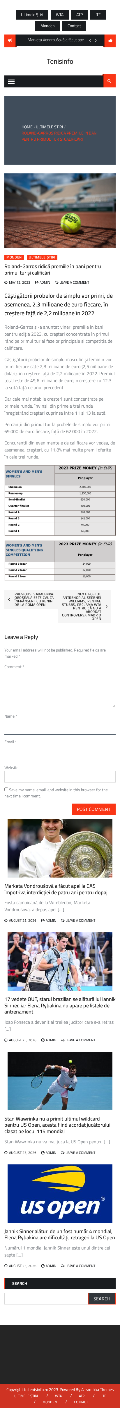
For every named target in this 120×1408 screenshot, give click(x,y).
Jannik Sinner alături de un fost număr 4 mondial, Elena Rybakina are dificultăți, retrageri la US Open (59, 1234)
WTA (59, 14)
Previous (90, 40)
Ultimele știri (32, 14)
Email (10, 742)
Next (96, 40)
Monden (47, 26)
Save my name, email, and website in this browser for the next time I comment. (56, 793)
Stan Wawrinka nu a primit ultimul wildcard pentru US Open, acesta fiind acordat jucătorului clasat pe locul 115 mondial (57, 1125)
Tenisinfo (60, 61)
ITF (98, 14)
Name (10, 716)
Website (11, 767)
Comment (14, 667)
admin (45, 282)
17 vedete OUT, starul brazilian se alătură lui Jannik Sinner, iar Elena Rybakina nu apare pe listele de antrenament (60, 1005)
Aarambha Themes (97, 1389)
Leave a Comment (74, 282)
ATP (79, 14)
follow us (110, 41)
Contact (74, 26)
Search (109, 80)
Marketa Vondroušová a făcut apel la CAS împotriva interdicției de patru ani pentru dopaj (55, 889)
